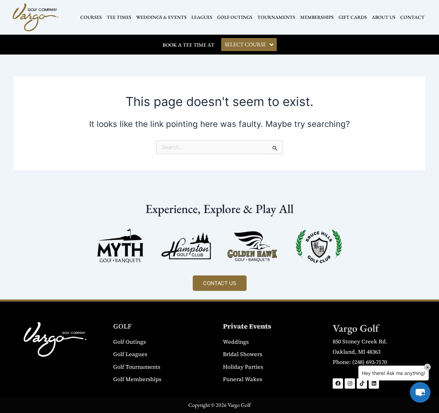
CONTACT (412, 17)
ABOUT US (383, 17)
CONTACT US (219, 283)
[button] (420, 392)
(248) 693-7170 (369, 362)
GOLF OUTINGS (234, 17)
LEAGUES (201, 17)
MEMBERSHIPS (317, 17)
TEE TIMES (119, 17)
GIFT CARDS (353, 17)
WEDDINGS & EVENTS (161, 17)
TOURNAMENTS (276, 17)
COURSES (91, 17)
